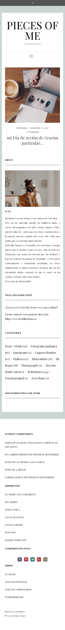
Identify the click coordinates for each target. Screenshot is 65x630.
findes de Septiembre (46, 454)
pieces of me (32, 30)
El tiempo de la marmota (20, 494)
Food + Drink (13, 346)
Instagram (20, 352)
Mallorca (19, 359)
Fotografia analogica (44, 346)
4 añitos (21, 469)
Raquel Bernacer (15, 540)
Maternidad (39, 359)
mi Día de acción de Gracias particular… (32, 140)
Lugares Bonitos (45, 352)
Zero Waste (38, 378)
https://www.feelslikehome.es (20, 319)
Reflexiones (22, 127)
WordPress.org (14, 597)
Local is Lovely (14, 517)
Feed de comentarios (18, 589)
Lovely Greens (14, 524)
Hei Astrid (11, 502)
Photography (29, 365)
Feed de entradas (16, 581)
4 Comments (32, 131)
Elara (7, 611)
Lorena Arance (14, 477)
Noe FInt (10, 532)
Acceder (10, 574)
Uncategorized (14, 378)
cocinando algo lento (30, 462)
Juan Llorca (12, 509)
